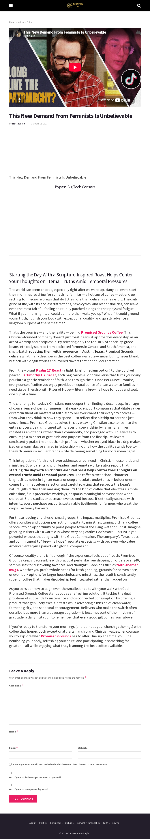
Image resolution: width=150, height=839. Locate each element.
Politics (42, 823)
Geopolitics (94, 823)
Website (83, 748)
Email (13, 748)
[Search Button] (139, 5)
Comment (16, 685)
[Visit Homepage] (75, 5)
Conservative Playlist (78, 833)
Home (12, 22)
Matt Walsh (18, 123)
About (32, 823)
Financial (80, 823)
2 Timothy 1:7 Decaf (39, 375)
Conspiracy (55, 823)
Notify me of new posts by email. (29, 789)
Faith (105, 823)
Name (13, 731)
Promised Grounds (56, 636)
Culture (30, 22)
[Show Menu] (11, 5)
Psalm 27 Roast (48, 370)
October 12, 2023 (39, 123)
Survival (115, 823)
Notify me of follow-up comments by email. (35, 777)
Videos (21, 22)
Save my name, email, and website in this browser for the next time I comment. (60, 764)
